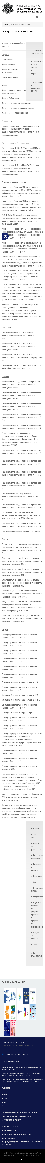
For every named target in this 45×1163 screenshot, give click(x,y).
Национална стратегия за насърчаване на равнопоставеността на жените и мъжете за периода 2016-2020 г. (19, 346)
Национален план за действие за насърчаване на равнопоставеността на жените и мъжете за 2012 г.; (21, 486)
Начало (6, 25)
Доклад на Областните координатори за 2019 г (20, 695)
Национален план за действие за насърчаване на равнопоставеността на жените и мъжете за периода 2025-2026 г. (21, 384)
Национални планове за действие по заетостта (21, 531)
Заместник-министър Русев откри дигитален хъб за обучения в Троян (21, 1068)
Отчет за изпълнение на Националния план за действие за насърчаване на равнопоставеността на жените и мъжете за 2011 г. (22, 572)
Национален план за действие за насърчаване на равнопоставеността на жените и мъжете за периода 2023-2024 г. (21, 395)
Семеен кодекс (8, 59)
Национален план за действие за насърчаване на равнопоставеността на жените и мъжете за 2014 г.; (21, 464)
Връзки (35, 882)
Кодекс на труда (8, 64)
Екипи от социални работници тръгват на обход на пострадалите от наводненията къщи (21, 1074)
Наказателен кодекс (10, 77)
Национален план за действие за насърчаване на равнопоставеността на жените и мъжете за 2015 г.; (21, 453)
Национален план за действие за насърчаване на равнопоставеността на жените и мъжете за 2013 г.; (21, 475)
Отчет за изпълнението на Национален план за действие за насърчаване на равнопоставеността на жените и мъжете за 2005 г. (22, 618)
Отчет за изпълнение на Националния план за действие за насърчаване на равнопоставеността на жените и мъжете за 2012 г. (22, 561)
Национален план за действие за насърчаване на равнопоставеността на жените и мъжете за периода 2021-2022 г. (21, 406)
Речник (35, 944)
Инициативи (38, 897)
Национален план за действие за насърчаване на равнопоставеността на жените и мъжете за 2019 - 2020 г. (22, 417)
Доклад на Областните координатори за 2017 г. (21, 712)
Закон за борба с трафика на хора (15, 113)
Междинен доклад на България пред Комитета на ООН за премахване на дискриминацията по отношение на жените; (22, 797)
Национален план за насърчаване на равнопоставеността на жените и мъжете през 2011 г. (20, 497)
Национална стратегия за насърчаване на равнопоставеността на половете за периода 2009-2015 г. (22, 357)
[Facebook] (21, 1159)
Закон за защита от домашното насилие (18, 108)
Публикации (37, 876)
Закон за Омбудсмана (10, 98)
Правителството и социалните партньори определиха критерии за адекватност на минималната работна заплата (22, 1080)
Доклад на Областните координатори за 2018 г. (21, 700)
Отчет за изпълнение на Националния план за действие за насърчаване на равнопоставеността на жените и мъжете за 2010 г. (22, 583)
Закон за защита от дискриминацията (17, 103)
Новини (36, 828)
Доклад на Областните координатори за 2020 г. (21, 682)
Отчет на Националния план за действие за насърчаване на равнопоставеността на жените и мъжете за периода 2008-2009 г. (22, 594)
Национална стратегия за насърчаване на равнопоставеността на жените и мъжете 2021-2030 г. (21, 336)
